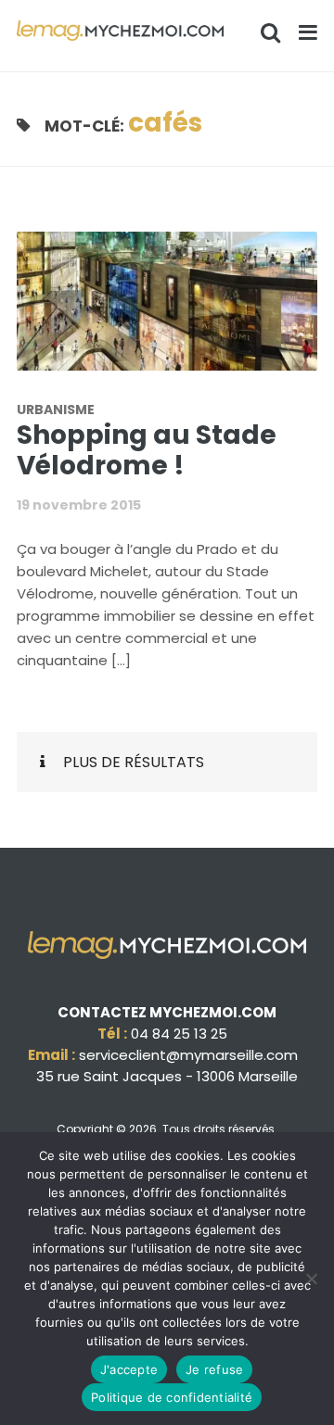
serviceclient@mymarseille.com (188, 1055)
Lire (178, 312)
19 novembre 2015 (79, 505)
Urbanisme (56, 409)
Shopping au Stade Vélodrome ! (146, 451)
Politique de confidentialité (171, 1397)
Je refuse (214, 1369)
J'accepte (129, 1369)
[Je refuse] (311, 1278)
